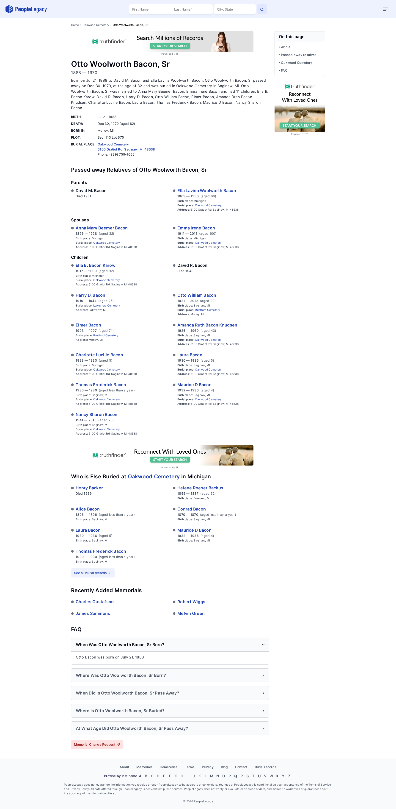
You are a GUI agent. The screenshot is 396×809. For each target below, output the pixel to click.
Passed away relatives (298, 55)
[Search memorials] (262, 9)
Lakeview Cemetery (106, 305)
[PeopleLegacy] (26, 9)
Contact (241, 767)
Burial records (266, 767)
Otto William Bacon (196, 295)
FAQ (284, 70)
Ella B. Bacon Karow (96, 265)
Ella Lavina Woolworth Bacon (206, 190)
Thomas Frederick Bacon (101, 384)
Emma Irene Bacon (196, 228)
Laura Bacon (189, 354)
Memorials (144, 767)
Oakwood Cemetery (95, 25)
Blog (224, 767)
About (285, 47)
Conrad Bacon (191, 509)
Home (75, 25)
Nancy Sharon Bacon (97, 414)
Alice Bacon (88, 509)
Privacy (208, 767)
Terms (190, 767)
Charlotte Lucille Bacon (99, 354)
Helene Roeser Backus (200, 487)
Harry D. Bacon (90, 295)
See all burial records (90, 573)
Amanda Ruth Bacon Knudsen (207, 325)
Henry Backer (89, 487)
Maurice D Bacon (194, 384)
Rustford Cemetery (207, 310)
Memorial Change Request (94, 744)
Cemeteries (169, 767)
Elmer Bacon (88, 325)
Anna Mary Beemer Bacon (102, 228)
